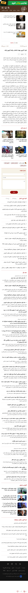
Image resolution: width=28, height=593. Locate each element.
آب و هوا (9, 571)
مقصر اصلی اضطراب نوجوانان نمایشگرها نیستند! (14, 249)
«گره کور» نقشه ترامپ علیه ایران (18, 220)
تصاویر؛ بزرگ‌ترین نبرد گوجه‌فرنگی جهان (16, 411)
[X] (16, 564)
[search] (8, 8)
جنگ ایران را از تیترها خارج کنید (18, 451)
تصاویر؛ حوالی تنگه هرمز (19, 426)
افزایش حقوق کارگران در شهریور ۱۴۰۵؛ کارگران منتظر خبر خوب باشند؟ (9, 489)
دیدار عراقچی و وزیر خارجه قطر (18, 460)
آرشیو (13, 568)
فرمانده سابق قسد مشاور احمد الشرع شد (16, 202)
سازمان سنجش (14, 163)
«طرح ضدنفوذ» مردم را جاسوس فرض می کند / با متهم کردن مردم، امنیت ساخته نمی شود (8, 512)
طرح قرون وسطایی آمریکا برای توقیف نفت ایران (14, 374)
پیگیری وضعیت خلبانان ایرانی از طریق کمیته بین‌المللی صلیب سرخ (7, 156)
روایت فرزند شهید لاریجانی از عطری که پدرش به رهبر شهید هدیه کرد (14, 534)
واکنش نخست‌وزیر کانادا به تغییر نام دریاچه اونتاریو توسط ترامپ (14, 543)
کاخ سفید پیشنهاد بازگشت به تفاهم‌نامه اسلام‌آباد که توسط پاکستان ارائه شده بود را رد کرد (14, 322)
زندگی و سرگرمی (5, 10)
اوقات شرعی (14, 571)
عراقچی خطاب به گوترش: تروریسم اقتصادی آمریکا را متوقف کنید (14, 468)
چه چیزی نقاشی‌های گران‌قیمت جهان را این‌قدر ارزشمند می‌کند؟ (9, 16)
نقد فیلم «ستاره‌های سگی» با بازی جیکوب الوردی (14, 253)
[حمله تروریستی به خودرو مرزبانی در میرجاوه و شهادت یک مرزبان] (7, 134)
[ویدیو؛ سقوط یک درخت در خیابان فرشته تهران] (21, 134)
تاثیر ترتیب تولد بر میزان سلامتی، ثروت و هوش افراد (9, 24)
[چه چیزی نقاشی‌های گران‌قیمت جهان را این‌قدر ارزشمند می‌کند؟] (20, 18)
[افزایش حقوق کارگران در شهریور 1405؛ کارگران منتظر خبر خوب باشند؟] (22, 491)
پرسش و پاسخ (22, 571)
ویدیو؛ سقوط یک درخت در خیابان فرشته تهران (21, 140)
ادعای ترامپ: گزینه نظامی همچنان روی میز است (14, 350)
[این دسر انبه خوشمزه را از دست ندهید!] (20, 34)
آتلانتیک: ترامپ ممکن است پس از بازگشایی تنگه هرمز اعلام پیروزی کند (15, 341)
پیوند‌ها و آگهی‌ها (6, 568)
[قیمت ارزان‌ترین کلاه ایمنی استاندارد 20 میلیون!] (21, 149)
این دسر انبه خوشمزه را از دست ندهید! (9, 32)
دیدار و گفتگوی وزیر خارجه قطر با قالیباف (16, 405)
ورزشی (14, 10)
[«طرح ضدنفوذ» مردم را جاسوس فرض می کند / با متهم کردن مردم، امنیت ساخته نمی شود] (22, 513)
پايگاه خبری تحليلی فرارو (11, 574)
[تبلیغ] (14, 3)
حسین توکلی (23, 165)
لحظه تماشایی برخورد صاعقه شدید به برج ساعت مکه (13, 418)
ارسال (14, 192)
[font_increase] (25, 54)
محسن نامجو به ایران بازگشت (18, 441)
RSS (4, 571)
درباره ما (23, 568)
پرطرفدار (14, 198)
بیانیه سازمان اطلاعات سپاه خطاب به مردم (16, 391)
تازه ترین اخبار (23, 198)
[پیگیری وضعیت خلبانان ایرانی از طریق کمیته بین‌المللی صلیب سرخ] (7, 149)
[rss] (20, 564)
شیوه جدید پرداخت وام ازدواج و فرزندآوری (15, 477)
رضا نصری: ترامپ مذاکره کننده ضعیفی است (15, 224)
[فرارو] (24, 9)
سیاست (18, 10)
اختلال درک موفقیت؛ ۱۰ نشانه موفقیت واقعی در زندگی (13, 268)
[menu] (2, 8)
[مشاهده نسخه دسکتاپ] (6, 8)
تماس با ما (18, 568)
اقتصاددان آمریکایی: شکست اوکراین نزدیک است (14, 206)
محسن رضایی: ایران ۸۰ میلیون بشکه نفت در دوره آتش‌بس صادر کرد (15, 311)
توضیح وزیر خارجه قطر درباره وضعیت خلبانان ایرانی (13, 367)
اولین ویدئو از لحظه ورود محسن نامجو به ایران (14, 397)
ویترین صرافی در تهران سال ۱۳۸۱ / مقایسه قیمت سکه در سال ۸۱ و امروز (14, 383)
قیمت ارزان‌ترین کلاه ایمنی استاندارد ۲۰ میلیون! (21, 155)
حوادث (10, 10)
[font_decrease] (19, 54)
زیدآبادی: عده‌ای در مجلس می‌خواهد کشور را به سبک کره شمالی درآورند (14, 358)
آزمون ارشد (6, 163)
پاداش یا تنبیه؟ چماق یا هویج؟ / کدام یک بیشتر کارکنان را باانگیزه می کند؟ (15, 263)
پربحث (7, 198)
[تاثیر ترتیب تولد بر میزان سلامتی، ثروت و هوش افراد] (20, 26)
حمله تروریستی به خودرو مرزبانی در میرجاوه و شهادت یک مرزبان (7, 141)
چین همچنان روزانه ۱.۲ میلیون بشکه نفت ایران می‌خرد (13, 434)
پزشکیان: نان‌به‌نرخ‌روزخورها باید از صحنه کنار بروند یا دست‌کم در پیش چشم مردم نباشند (14, 332)
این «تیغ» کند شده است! (22, 539)
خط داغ (25, 273)
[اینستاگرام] (12, 564)
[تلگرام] (8, 564)
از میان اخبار (24, 128)
